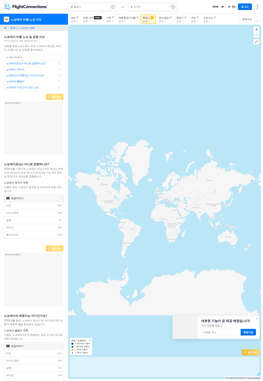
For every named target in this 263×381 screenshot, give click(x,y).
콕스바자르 (34, 234)
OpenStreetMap (253, 378)
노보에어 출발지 (15, 81)
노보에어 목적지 (15, 69)
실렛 (34, 220)
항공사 (13, 27)
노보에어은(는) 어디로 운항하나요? (26, 63)
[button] (256, 29)
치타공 (34, 227)
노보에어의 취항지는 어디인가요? (25, 75)
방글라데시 (17, 198)
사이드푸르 (34, 212)
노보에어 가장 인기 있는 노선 (22, 87)
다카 (34, 205)
